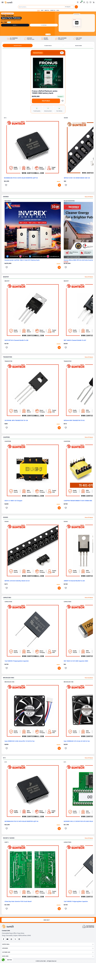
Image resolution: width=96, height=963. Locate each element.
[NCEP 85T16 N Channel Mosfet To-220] (33, 310)
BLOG (58, 10)
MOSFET (7, 281)
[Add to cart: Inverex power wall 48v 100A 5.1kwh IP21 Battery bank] (59, 267)
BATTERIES (8, 201)
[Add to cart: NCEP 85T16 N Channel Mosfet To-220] (59, 347)
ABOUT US (47, 10)
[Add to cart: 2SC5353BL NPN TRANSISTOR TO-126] (59, 427)
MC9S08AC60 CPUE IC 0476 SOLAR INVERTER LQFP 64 (21, 178)
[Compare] (87, 2)
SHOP (42, 10)
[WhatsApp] (11, 939)
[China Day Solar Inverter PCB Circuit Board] (33, 871)
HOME (38, 10)
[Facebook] (3, 939)
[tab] (48, 34)
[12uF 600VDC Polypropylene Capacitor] (33, 631)
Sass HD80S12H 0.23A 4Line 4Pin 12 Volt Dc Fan (19, 741)
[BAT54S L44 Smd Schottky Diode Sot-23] (33, 551)
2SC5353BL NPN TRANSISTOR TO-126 (16, 420)
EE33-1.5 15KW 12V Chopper (13, 500)
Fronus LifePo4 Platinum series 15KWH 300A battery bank (44, 92)
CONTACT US (52, 10)
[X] (15, 939)
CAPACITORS (8, 601)
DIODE (7, 521)
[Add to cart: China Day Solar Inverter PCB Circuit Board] (59, 908)
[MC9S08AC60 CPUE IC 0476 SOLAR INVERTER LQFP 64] (32, 147)
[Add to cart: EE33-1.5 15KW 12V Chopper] (59, 507)
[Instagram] (19, 939)
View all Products (89, 196)
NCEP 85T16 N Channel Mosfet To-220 (16, 340)
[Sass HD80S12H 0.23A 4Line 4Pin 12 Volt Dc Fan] (33, 711)
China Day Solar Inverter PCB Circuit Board (18, 901)
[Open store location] (77, 2)
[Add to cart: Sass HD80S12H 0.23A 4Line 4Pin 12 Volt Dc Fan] (59, 748)
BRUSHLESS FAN (9, 682)
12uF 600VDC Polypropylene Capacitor (17, 661)
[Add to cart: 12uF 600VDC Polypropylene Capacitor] (59, 668)
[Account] (84, 2)
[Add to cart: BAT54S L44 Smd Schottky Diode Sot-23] (59, 588)
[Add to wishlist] (62, 100)
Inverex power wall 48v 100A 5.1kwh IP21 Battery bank (22, 260)
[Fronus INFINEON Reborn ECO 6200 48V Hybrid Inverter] (76, 23)
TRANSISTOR (8, 361)
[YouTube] (7, 939)
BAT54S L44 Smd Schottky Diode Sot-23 (17, 581)
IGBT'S (7, 842)
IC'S (5, 117)
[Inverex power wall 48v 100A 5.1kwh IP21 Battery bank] (33, 230)
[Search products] (76, 6)
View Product (46, 101)
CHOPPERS (8, 441)
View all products (89, 677)
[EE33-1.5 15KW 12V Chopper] (33, 470)
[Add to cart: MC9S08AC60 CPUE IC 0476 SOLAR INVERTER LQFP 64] (59, 185)
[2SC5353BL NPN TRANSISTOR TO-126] (33, 390)
